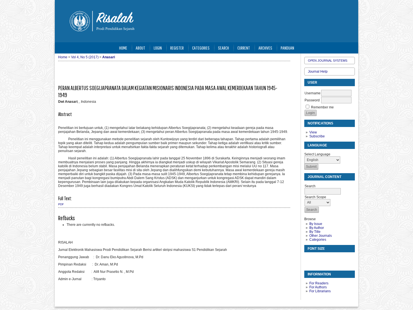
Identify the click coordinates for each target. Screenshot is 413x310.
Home (123, 47)
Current (243, 47)
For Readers (318, 283)
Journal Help (318, 71)
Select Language (317, 154)
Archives (265, 47)
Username (313, 93)
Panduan (287, 47)
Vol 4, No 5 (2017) (85, 57)
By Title (315, 232)
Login (158, 47)
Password (312, 100)
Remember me (322, 107)
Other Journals (320, 236)
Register (177, 47)
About (140, 47)
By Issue (315, 224)
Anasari (108, 57)
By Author (316, 228)
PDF (61, 204)
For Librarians (320, 291)
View (313, 132)
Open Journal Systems (327, 60)
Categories (317, 240)
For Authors (318, 287)
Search (223, 47)
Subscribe (317, 136)
